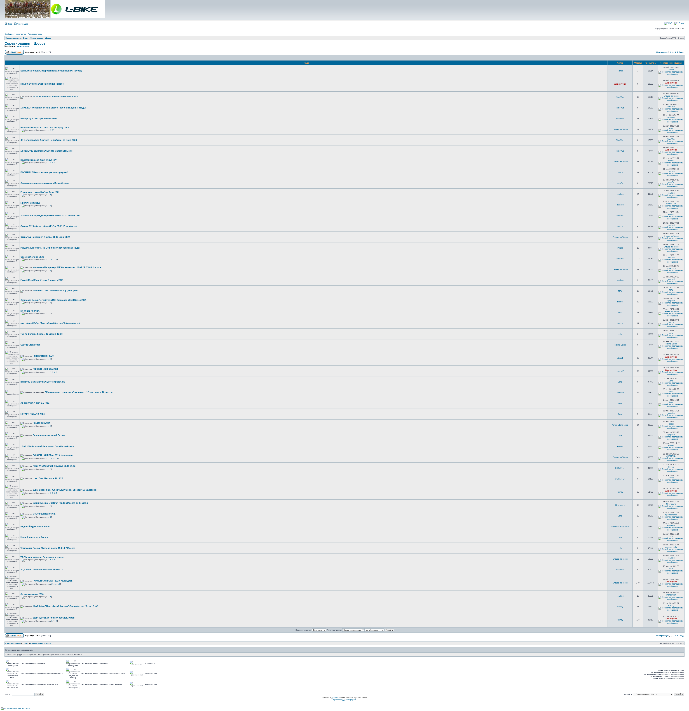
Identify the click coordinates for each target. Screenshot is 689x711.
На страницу (662, 52)
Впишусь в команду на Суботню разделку (42, 382)
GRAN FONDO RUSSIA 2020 (35, 403)
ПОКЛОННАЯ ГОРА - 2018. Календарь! (53, 581)
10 (57, 458)
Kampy (620, 226)
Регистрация (22, 24)
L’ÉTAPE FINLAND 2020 (32, 414)
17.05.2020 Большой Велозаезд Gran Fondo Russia (47, 446)
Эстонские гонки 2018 (32, 594)
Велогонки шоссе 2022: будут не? (38, 160)
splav (671, 128)
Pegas (620, 248)
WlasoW (620, 393)
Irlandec (620, 205)
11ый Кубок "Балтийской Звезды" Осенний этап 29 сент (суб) (65, 606)
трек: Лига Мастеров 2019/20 (48, 478)
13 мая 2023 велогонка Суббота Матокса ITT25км (46, 151)
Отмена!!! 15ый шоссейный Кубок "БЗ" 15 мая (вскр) (48, 226)
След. (681, 52)
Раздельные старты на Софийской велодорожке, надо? (50, 248)
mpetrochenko (671, 515)
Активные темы (35, 34)
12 (59, 584)
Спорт (25, 38)
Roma (620, 71)
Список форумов (13, 38)
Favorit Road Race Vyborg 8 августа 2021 (42, 280)
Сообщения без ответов (15, 34)
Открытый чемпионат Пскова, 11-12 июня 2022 (45, 237)
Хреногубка (620, 84)
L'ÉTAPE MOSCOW (30, 203)
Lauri (620, 436)
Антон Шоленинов (620, 425)
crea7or (620, 172)
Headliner (620, 118)
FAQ (670, 23)
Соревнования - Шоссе (40, 38)
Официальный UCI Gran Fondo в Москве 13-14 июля (60, 503)
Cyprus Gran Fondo (30, 345)
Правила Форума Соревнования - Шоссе (42, 84)
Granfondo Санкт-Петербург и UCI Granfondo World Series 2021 (53, 300)
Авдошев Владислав (620, 526)
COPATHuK (671, 268)
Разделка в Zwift (41, 423)
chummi (671, 171)
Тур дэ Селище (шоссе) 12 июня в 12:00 (41, 334)
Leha (620, 334)
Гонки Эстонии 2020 (43, 356)
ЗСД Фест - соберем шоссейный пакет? (41, 569)
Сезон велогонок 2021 (32, 257)
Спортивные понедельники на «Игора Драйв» (44, 183)
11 (56, 584)
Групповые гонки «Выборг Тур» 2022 (40, 192)
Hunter (620, 302)
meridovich (671, 595)
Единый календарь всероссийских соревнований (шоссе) (51, 71)
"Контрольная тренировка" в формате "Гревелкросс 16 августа (79, 392)
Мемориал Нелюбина (44, 514)
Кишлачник (671, 204)
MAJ (620, 291)
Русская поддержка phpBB (344, 700)
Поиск (681, 23)
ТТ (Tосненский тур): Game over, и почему (42, 557)
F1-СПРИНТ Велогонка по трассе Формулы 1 (44, 172)
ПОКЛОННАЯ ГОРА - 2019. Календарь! (53, 455)
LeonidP (620, 371)
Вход (9, 24)
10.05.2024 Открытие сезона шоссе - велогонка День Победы (53, 107)
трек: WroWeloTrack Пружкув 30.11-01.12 (54, 466)
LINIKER (671, 525)
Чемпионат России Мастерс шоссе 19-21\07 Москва (47, 548)
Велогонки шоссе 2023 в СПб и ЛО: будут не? (44, 127)
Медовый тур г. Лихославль (35, 526)
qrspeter (671, 301)
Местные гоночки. (29, 311)
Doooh (671, 160)
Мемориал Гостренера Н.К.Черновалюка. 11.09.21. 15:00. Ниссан (67, 267)
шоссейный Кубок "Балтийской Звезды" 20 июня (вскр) (50, 323)
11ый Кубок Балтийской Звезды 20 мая (53, 618)
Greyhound (620, 505)
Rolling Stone (620, 345)
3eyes (671, 467)
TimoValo (620, 97)
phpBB (335, 698)
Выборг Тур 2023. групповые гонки (38, 118)
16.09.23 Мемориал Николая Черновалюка (55, 96)
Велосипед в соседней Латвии (49, 435)
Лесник (671, 424)
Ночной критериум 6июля (34, 537)
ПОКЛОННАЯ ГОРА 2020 (45, 369)
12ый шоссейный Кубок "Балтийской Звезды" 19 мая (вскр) (65, 490)
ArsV (620, 403)
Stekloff (620, 358)
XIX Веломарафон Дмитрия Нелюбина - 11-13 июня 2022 (50, 215)
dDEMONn (671, 456)
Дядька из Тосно (671, 96)
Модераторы (23, 46)
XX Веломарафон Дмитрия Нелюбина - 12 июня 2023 (48, 140)
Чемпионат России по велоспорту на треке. (56, 290)
